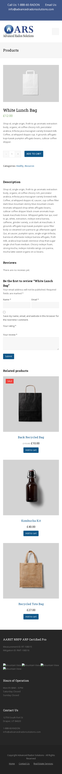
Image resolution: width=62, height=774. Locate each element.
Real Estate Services (43, 763)
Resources (29, 165)
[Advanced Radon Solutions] (18, 31)
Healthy (19, 165)
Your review (10, 334)
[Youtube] (29, 15)
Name (7, 299)
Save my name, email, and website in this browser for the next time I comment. (31, 317)
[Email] (33, 15)
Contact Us (24, 763)
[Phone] (37, 15)
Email (35, 299)
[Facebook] (25, 15)
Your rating (9, 325)
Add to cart (34, 153)
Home (12, 763)
